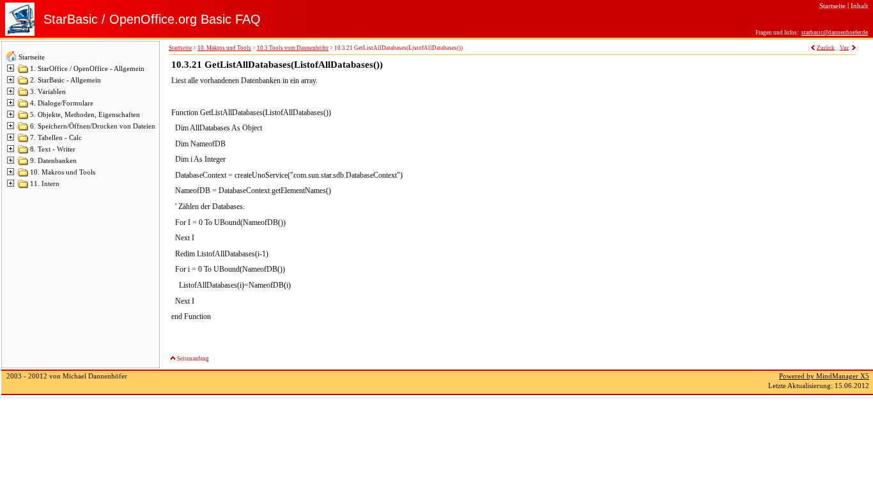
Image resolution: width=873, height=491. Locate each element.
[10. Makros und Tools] (23, 175)
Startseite (32, 57)
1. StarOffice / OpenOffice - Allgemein (87, 68)
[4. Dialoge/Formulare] (23, 106)
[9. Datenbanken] (23, 164)
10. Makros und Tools (62, 172)
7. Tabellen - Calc (56, 137)
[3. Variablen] (23, 94)
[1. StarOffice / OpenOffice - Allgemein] (23, 71)
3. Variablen (48, 91)
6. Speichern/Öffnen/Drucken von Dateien (92, 126)
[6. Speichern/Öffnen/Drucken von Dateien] (23, 129)
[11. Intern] (23, 187)
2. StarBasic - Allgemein (65, 80)
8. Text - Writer (52, 149)
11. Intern (44, 183)
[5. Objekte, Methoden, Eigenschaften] (23, 117)
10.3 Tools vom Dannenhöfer (292, 48)
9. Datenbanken (53, 160)
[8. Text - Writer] (23, 152)
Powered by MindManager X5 (824, 376)
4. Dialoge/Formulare (61, 103)
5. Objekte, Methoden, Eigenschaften (85, 114)
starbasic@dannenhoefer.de (834, 32)
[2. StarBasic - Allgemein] (23, 83)
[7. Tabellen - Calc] (23, 140)
